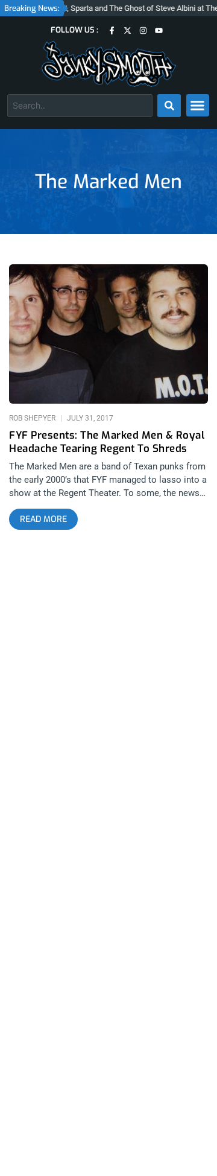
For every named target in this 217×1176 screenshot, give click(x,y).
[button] (197, 105)
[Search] (169, 105)
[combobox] (80, 105)
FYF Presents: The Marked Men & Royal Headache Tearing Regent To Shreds (106, 442)
